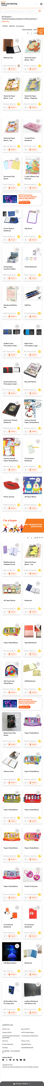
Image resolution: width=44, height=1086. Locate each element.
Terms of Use (25, 1041)
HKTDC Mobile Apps (27, 1032)
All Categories (6, 16)
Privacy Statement (7, 1044)
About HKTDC (25, 1029)
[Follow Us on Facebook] (3, 1060)
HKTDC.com (6, 1029)
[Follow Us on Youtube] (21, 1060)
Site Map (5, 1047)
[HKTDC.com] (22, 1026)
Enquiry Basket (22, 1084)
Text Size (5, 1041)
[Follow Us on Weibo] (14, 1060)
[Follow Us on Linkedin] (10, 1060)
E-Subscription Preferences (29, 1036)
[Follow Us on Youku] (24, 1060)
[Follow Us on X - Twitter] (7, 1060)
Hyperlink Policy (26, 1044)
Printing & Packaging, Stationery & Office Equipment (19, 19)
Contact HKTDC (7, 1032)
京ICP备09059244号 (27, 1047)
